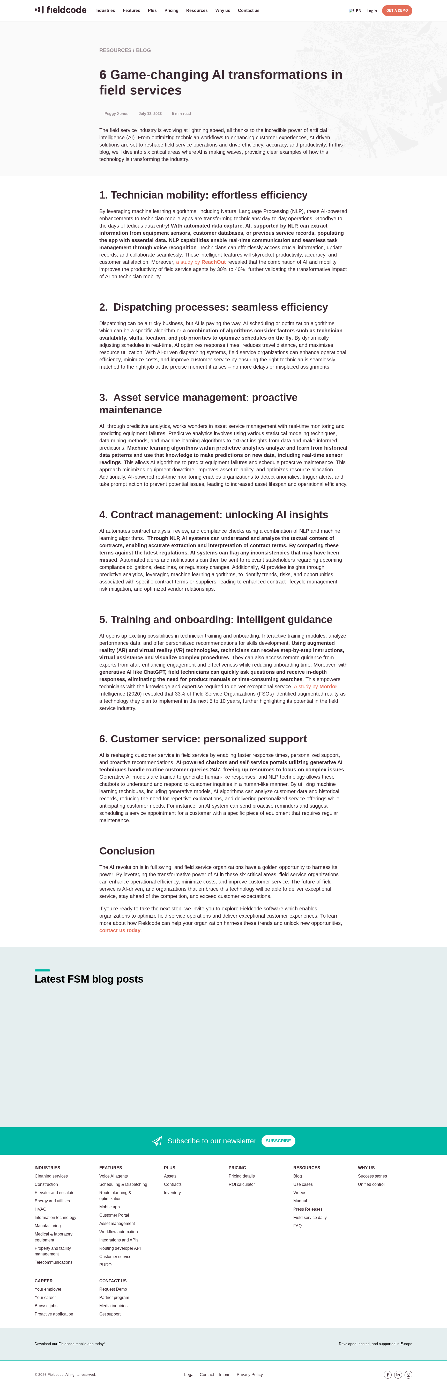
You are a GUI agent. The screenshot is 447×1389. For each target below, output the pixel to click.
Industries (105, 10)
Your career (45, 1297)
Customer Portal (114, 1215)
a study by (201, 262)
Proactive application (54, 1314)
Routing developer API (120, 1248)
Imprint (225, 1374)
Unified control (371, 1184)
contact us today (119, 930)
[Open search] (340, 10)
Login (372, 11)
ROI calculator (242, 1184)
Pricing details (242, 1176)
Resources (197, 10)
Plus (152, 10)
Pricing (171, 10)
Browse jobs (46, 1306)
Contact (207, 1374)
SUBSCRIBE (278, 1141)
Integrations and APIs (118, 1240)
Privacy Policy (250, 1374)
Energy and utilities (52, 1201)
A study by (315, 686)
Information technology (55, 1217)
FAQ (297, 1226)
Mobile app (109, 1207)
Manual (300, 1201)
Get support (110, 1314)
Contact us (248, 10)
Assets (170, 1176)
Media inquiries (113, 1306)
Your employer (48, 1289)
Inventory (172, 1192)
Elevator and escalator (55, 1192)
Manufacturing (48, 1226)
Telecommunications (53, 1262)
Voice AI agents (113, 1176)
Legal (189, 1374)
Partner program (114, 1297)
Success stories (372, 1176)
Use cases (303, 1184)
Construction (46, 1184)
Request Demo (113, 1289)
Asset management (117, 1223)
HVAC (40, 1209)
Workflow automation (118, 1232)
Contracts (173, 1184)
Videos (299, 1192)
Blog (143, 50)
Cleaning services (51, 1176)
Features (131, 10)
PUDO (105, 1265)
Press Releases (308, 1209)
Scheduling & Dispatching (123, 1184)
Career (44, 1281)
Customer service (115, 1256)
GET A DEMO (397, 10)
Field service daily (310, 1217)
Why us (222, 10)
